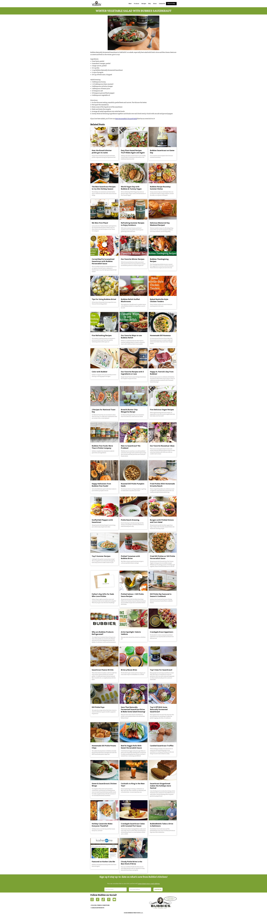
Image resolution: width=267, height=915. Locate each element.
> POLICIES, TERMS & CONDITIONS (100, 905)
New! (130, 3)
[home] (97, 3)
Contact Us (162, 3)
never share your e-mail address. (149, 883)
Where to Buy (171, 3)
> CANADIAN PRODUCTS (97, 907)
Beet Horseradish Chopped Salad (126, 118)
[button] (137, 4)
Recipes (144, 3)
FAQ (149, 3)
